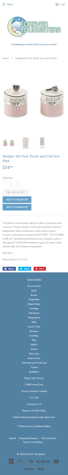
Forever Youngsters (36, 454)
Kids (34, 322)
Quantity (8, 177)
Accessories (34, 285)
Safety (34, 344)
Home (6, 58)
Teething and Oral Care (34, 362)
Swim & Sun (34, 358)
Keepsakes (34, 317)
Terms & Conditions (33, 442)
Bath (34, 290)
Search (12, 438)
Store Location (48, 438)
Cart (62, 4)
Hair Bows (34, 312)
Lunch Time (34, 326)
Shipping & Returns (28, 438)
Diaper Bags (34, 303)
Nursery (34, 331)
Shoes (34, 349)
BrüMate (34, 371)
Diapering (34, 299)
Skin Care (34, 353)
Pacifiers (34, 335)
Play (34, 339)
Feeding (34, 308)
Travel (34, 367)
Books (34, 294)
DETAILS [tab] (8, 252)
